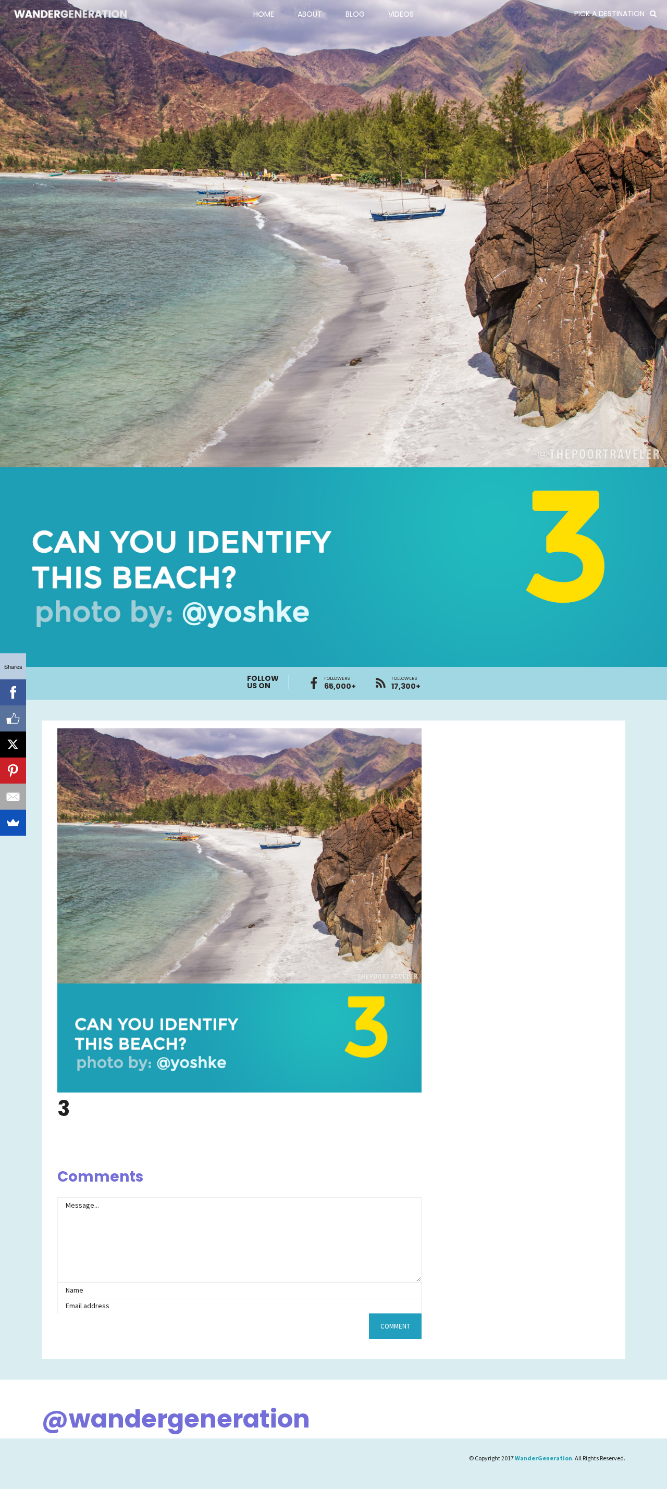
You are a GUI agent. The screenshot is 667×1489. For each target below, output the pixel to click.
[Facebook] (13, 692)
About (310, 14)
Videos (401, 14)
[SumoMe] (13, 823)
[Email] (13, 797)
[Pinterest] (13, 771)
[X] (13, 744)
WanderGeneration (543, 1458)
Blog (355, 14)
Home (263, 14)
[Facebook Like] (13, 718)
